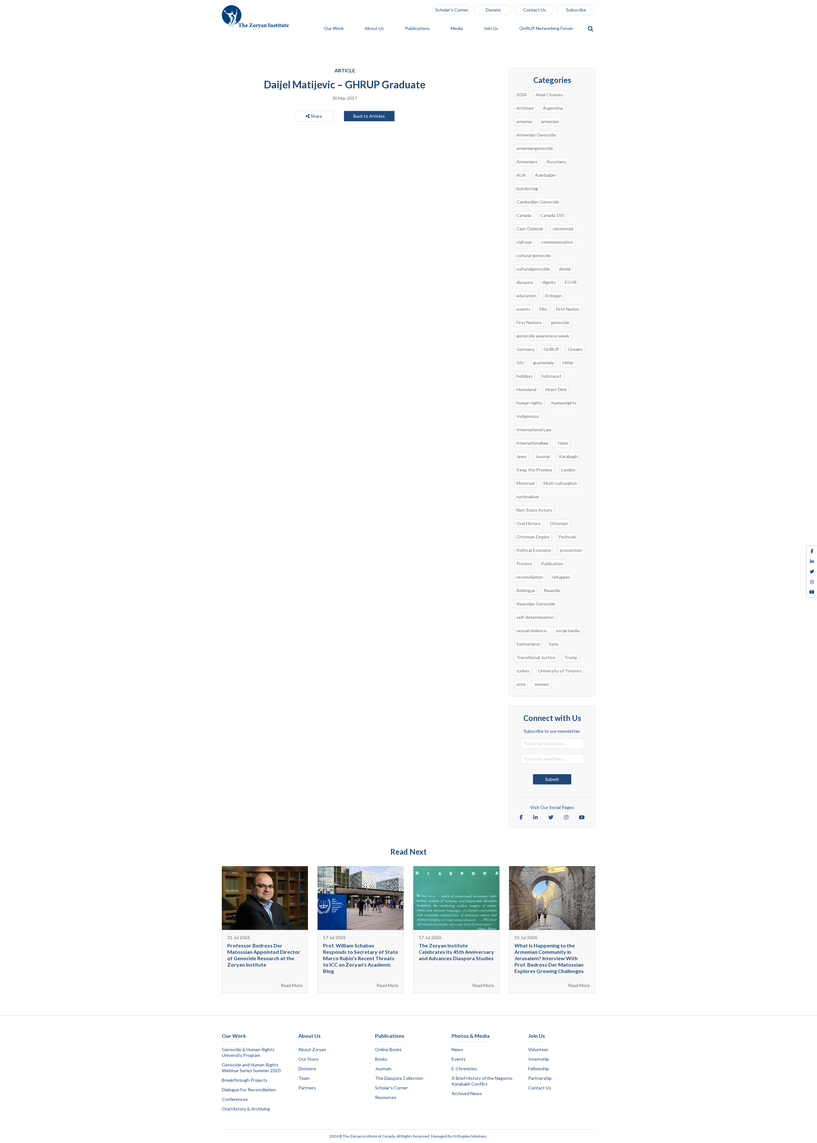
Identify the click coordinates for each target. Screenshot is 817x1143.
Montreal (525, 483)
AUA (521, 175)
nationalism (527, 496)
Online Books (388, 1049)
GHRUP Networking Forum (546, 28)
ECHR (571, 282)
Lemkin (568, 469)
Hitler (568, 362)
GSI (520, 362)
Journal (543, 456)
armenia (524, 121)
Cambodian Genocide (537, 201)
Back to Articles (369, 116)
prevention (571, 550)
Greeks (575, 349)
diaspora (524, 282)
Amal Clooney (549, 94)
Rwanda (552, 590)
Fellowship (538, 1068)
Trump (570, 657)
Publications (418, 28)
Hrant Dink (556, 389)
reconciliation (529, 577)
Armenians (527, 161)
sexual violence (531, 630)
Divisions (307, 1068)
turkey (522, 670)
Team (304, 1078)
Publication (552, 563)
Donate (493, 9)
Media (457, 28)
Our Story (308, 1059)
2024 (521, 94)
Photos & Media (471, 1036)
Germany (525, 349)
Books (381, 1059)
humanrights (564, 402)
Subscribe (576, 9)
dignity (549, 282)
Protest (524, 563)
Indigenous (527, 416)
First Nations (529, 322)
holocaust (551, 376)
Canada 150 (552, 215)
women (542, 684)
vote (521, 684)
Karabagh (568, 456)
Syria (553, 644)
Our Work (334, 28)
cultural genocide (533, 255)
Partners (307, 1087)
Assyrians (556, 161)
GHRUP (551, 349)
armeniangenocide (534, 148)
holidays (524, 376)
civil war (524, 242)
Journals (383, 1068)
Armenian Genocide (536, 134)
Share (316, 116)
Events (459, 1059)
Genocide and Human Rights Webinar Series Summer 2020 (251, 1067)
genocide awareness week (542, 335)
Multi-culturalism (560, 483)
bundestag (527, 188)
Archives (525, 108)
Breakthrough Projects (244, 1080)
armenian (550, 121)
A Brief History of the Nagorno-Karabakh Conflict (483, 1081)
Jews (521, 456)
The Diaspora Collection (399, 1078)
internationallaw (532, 443)
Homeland (526, 389)
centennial (562, 228)
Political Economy (533, 550)
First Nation (567, 309)
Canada (523, 215)
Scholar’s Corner (451, 9)
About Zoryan (312, 1049)
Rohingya (525, 590)
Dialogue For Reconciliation (249, 1089)
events (523, 309)
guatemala (543, 362)
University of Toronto (559, 670)
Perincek (567, 536)
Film (543, 309)
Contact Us (534, 9)
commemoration (557, 242)
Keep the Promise (534, 469)
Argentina (553, 108)
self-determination (535, 617)
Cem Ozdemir (529, 228)
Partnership (540, 1078)
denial (565, 268)
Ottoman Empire (533, 536)
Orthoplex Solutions (470, 1136)
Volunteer (538, 1049)
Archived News (467, 1093)
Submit (552, 779)
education (526, 295)
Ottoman (559, 523)
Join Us (491, 28)
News (457, 1049)
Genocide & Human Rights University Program (248, 1052)
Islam (563, 443)
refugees (561, 577)
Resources (385, 1097)
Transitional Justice (535, 657)
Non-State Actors (534, 510)
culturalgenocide (533, 268)
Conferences (235, 1099)
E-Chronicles (464, 1068)
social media (568, 630)
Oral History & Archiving (246, 1108)
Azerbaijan (545, 175)
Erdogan (553, 295)
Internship (538, 1059)
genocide (560, 322)
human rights (529, 402)
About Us (375, 28)
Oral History (528, 523)
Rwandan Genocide (535, 603)
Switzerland (528, 644)
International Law (533, 429)
